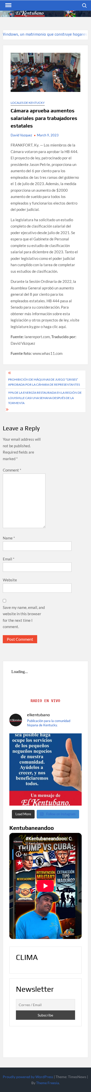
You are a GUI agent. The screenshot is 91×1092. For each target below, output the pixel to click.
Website (10, 580)
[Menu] (8, 5)
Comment (12, 470)
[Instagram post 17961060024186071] (45, 769)
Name (9, 538)
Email (8, 559)
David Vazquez (21, 135)
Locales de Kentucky (28, 103)
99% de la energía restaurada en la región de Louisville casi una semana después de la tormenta (45, 398)
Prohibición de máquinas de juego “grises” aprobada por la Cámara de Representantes (44, 382)
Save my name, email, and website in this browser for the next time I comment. (24, 617)
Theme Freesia (47, 1083)
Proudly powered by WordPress (28, 1077)
